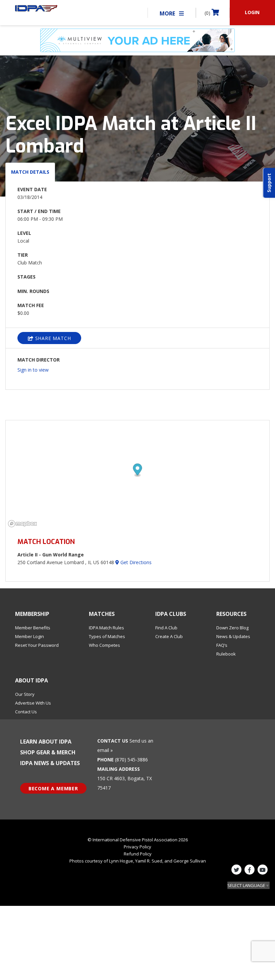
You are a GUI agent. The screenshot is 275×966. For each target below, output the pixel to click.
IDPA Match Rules (106, 628)
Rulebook (226, 654)
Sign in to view (33, 370)
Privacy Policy (137, 847)
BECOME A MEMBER (53, 788)
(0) (208, 13)
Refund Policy (138, 854)
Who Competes (104, 645)
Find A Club (166, 628)
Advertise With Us (33, 703)
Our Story (25, 694)
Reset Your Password (37, 645)
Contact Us (26, 712)
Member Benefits (32, 628)
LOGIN (252, 12)
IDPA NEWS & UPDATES (50, 763)
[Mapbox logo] (22, 524)
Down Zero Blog (232, 628)
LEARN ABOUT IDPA (45, 741)
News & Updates (233, 636)
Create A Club (169, 636)
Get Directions (135, 562)
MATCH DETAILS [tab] (30, 172)
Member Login (29, 636)
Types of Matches (107, 636)
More (168, 13)
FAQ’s (221, 645)
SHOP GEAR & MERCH (47, 752)
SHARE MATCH (52, 338)
